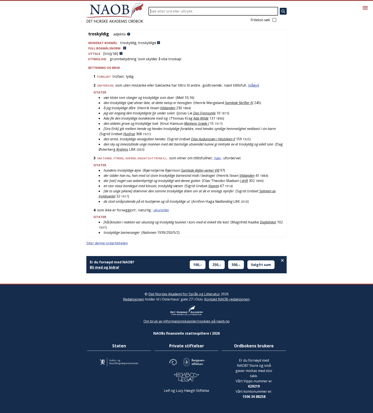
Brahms (122, 149)
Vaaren (213, 186)
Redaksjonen (133, 299)
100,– (197, 264)
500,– (236, 264)
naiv (217, 158)
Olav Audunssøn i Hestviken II (213, 139)
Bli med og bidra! (104, 267)
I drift (244, 180)
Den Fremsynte (204, 113)
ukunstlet (161, 210)
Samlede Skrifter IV (239, 102)
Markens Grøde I (196, 123)
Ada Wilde (201, 118)
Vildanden (167, 108)
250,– (216, 264)
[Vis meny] (365, 8)
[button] (186, 43)
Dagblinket (268, 222)
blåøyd (253, 85)
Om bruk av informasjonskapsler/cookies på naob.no (187, 321)
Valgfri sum (261, 264)
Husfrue (129, 133)
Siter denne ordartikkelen (107, 243)
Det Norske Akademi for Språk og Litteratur (184, 294)
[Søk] (283, 11)
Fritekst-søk (260, 19)
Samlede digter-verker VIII (200, 170)
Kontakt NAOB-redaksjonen (227, 299)
